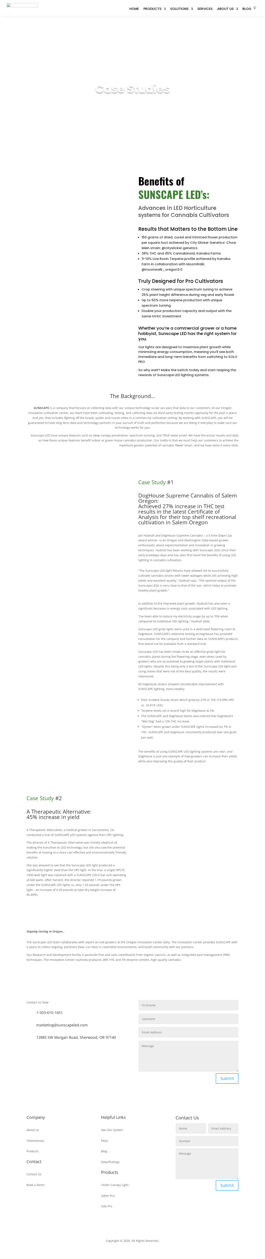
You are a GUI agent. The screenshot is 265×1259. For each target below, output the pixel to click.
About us (225, 9)
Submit (227, 1078)
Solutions (179, 9)
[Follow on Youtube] (136, 1222)
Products (152, 9)
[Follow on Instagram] (128, 1222)
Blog (246, 9)
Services (205, 9)
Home (134, 9)
